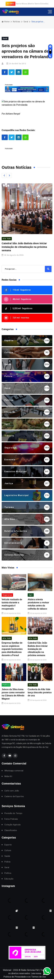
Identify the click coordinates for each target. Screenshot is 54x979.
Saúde (7, 856)
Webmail (7, 970)
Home (7, 21)
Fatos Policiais (11, 819)
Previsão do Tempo (13, 813)
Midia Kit (8, 776)
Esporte (8, 845)
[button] (4, 175)
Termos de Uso (38, 976)
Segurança (7, 595)
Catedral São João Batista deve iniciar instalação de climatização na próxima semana (24, 247)
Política (6, 685)
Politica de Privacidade (14, 976)
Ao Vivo (10, 4)
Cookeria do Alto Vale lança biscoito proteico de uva (40, 692)
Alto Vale (7, 239)
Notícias (16, 21)
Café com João (11, 791)
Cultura (7, 850)
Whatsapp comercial (13, 771)
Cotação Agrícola (12, 825)
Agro (31, 595)
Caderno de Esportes (14, 796)
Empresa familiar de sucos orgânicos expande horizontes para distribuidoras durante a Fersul (12, 649)
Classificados (10, 830)
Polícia (7, 862)
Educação (8, 879)
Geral (26, 21)
